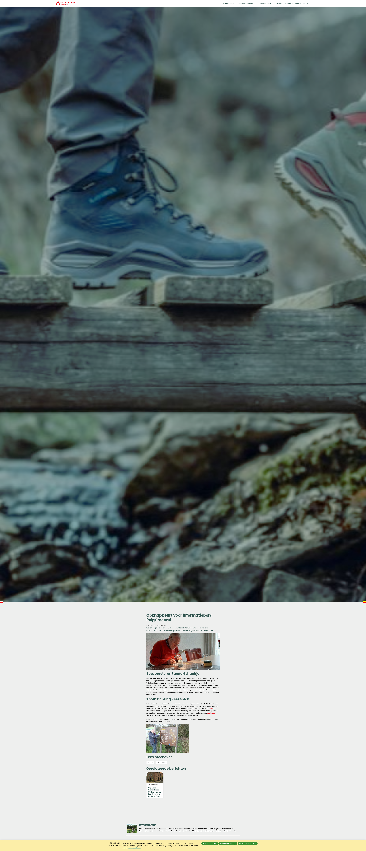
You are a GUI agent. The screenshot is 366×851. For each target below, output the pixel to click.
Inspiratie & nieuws (245, 3)
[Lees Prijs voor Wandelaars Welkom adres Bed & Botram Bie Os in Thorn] (154, 785)
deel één (212, 708)
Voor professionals (263, 3)
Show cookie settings (228, 843)
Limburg (150, 762)
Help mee (277, 3)
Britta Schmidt (161, 625)
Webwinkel (289, 3)
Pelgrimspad (161, 762)
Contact (298, 3)
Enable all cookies (209, 843)
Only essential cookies (247, 843)
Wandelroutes (228, 3)
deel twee (211, 713)
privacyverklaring (134, 848)
